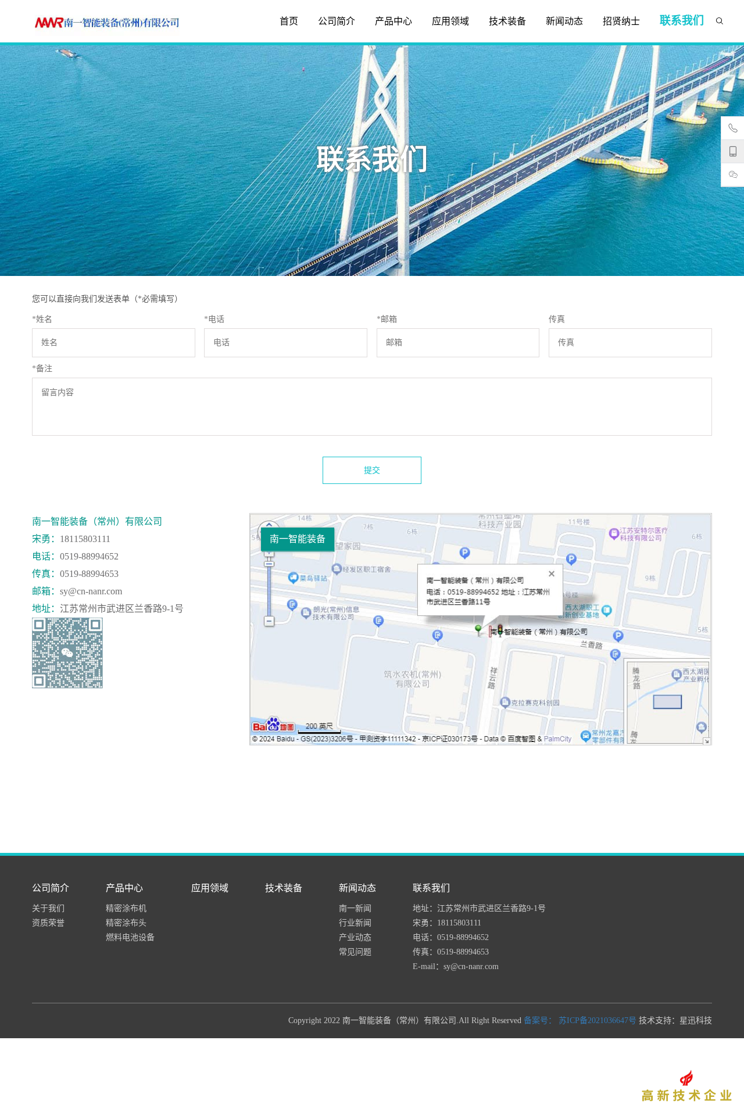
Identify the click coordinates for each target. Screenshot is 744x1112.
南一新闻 (355, 908)
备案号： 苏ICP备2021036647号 (580, 1020)
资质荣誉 (48, 923)
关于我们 (48, 908)
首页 (289, 21)
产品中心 (393, 21)
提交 (372, 470)
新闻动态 (564, 21)
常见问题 (355, 952)
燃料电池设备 (130, 937)
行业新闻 (355, 923)
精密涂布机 (126, 908)
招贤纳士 (621, 21)
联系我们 (682, 21)
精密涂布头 (126, 923)
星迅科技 (695, 1020)
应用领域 (450, 21)
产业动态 (355, 937)
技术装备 (507, 21)
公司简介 (336, 21)
